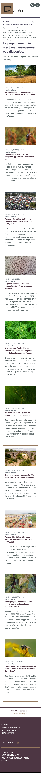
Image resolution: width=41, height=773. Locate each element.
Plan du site (7, 752)
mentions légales (10, 755)
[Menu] (37, 5)
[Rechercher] (32, 5)
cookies (5, 761)
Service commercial (11, 727)
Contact (5, 725)
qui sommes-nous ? (10, 730)
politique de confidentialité (15, 758)
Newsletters (7, 733)
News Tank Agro (20, 713)
